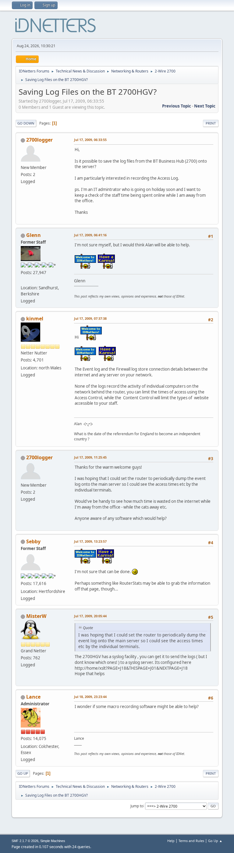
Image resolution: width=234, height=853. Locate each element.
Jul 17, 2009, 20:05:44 (90, 616)
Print (211, 123)
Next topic (204, 106)
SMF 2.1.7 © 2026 (25, 841)
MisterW (36, 616)
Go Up (22, 773)
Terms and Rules (191, 840)
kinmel (34, 318)
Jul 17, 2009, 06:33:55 (90, 139)
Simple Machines (52, 841)
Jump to (136, 805)
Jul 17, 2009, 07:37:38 (90, 318)
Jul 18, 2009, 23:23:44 (90, 696)
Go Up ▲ (215, 840)
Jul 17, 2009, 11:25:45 (90, 457)
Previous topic (176, 106)
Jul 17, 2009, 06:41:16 (90, 235)
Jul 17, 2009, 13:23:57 (90, 541)
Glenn (33, 235)
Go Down (25, 123)
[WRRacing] (23, 280)
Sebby (33, 541)
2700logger (39, 139)
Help (171, 840)
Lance (33, 696)
